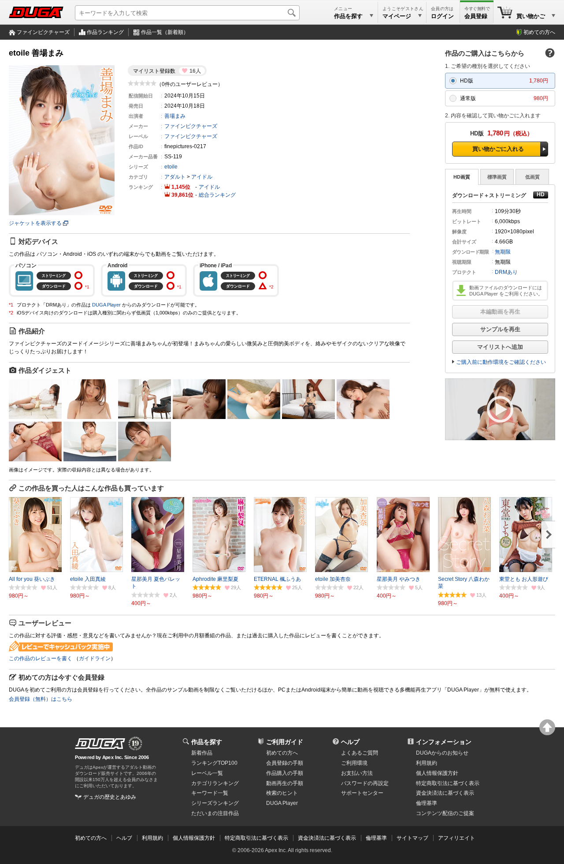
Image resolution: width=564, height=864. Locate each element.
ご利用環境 (354, 763)
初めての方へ (539, 32)
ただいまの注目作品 (215, 813)
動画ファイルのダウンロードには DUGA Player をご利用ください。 (506, 290)
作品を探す (206, 741)
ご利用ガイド (284, 741)
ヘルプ (350, 741)
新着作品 (201, 753)
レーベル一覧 (207, 773)
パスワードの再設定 (365, 783)
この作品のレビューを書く (40, 658)
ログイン (442, 16)
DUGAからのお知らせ (442, 753)
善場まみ (175, 116)
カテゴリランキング (215, 783)
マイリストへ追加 (500, 347)
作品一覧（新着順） (165, 32)
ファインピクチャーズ (43, 32)
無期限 (503, 252)
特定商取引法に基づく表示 (256, 838)
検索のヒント (282, 793)
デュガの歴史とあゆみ (109, 797)
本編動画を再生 (500, 311)
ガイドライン (95, 658)
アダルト (175, 177)
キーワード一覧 (209, 793)
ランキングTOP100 (214, 763)
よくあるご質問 (359, 753)
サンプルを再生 (500, 329)
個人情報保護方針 (437, 773)
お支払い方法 (357, 773)
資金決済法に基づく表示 (327, 838)
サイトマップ (412, 838)
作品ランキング (105, 32)
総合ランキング (217, 195)
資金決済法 (445, 793)
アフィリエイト (456, 838)
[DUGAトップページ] (36, 12)
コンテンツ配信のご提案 (445, 813)
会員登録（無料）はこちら (40, 699)
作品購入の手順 (284, 773)
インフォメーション (443, 741)
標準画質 (497, 177)
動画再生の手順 (284, 783)
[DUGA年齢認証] (100, 743)
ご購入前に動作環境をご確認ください (501, 362)
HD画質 (461, 177)
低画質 (532, 177)
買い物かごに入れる (498, 149)
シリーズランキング (215, 803)
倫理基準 (426, 803)
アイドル (201, 177)
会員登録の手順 (284, 763)
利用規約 (426, 763)
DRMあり (506, 272)
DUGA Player (106, 304)
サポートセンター (362, 793)
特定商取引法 (447, 783)
